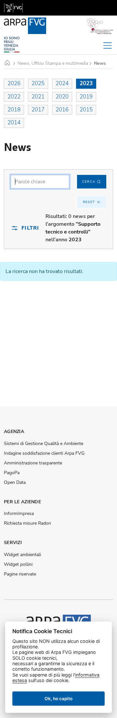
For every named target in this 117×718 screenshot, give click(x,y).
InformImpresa (19, 513)
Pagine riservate (20, 574)
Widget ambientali (22, 554)
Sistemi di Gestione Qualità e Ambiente (43, 443)
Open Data (15, 482)
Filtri (30, 228)
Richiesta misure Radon (27, 523)
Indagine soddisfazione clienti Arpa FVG (44, 453)
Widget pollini (18, 564)
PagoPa (12, 472)
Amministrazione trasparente (33, 463)
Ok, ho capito (58, 698)
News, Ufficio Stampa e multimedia (53, 63)
